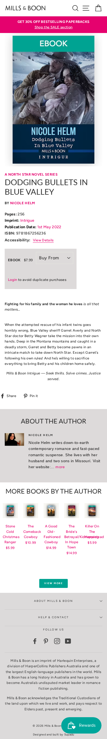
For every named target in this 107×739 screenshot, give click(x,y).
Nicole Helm (22, 203)
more (60, 467)
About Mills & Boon (53, 601)
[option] (53, 24)
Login (12, 280)
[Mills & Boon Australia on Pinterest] (46, 641)
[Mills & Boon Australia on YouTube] (68, 641)
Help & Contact (53, 617)
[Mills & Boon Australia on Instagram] (57, 641)
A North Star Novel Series (31, 174)
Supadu (69, 734)
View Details (43, 240)
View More (53, 583)
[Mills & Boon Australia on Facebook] (35, 641)
